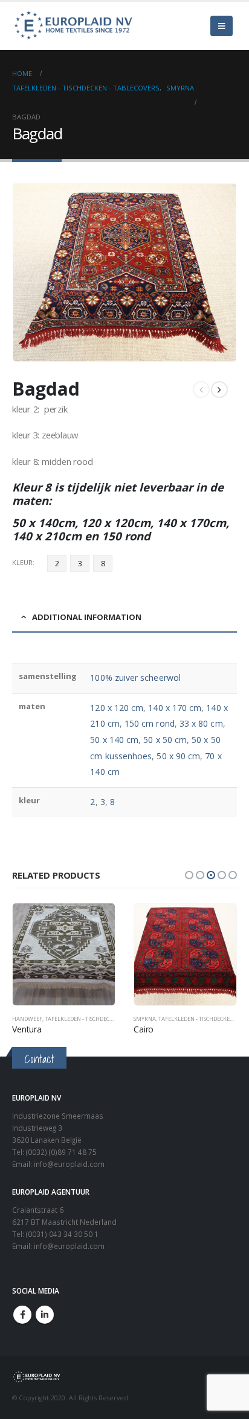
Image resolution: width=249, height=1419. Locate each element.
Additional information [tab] (86, 617)
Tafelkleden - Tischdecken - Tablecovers (102, 1019)
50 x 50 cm (165, 739)
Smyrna (145, 1019)
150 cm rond (149, 723)
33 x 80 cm (201, 723)
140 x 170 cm (174, 707)
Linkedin (45, 1315)
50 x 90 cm (178, 756)
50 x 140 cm (114, 739)
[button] (189, 875)
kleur (22, 562)
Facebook (22, 1315)
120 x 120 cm (116, 707)
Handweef (27, 1019)
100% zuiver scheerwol (135, 677)
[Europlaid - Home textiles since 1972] (72, 25)
